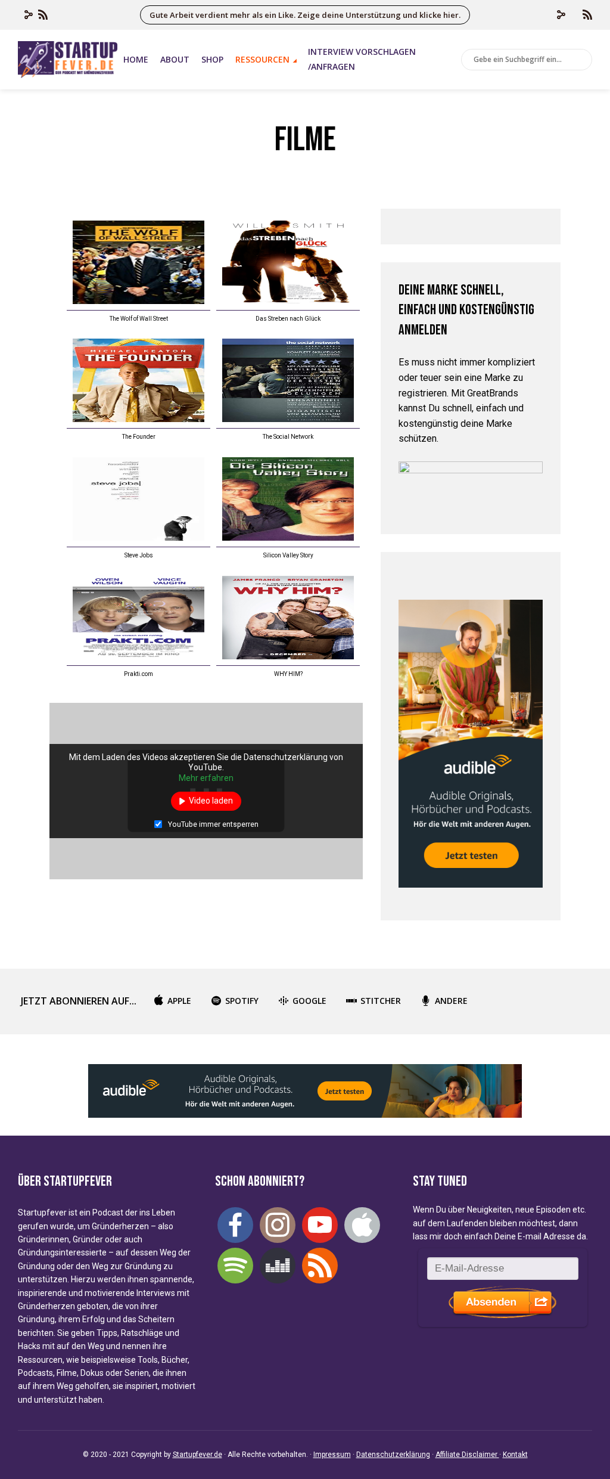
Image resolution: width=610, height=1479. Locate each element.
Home (135, 59)
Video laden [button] (211, 800)
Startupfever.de (197, 1454)
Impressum (332, 1454)
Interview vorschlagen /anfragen (362, 59)
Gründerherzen (120, 1226)
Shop (212, 59)
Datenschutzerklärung (393, 1454)
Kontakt (515, 1454)
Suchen (581, 60)
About (174, 59)
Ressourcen (262, 59)
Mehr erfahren (206, 778)
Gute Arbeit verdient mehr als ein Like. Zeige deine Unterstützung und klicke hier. (305, 15)
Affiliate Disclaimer (467, 1454)
